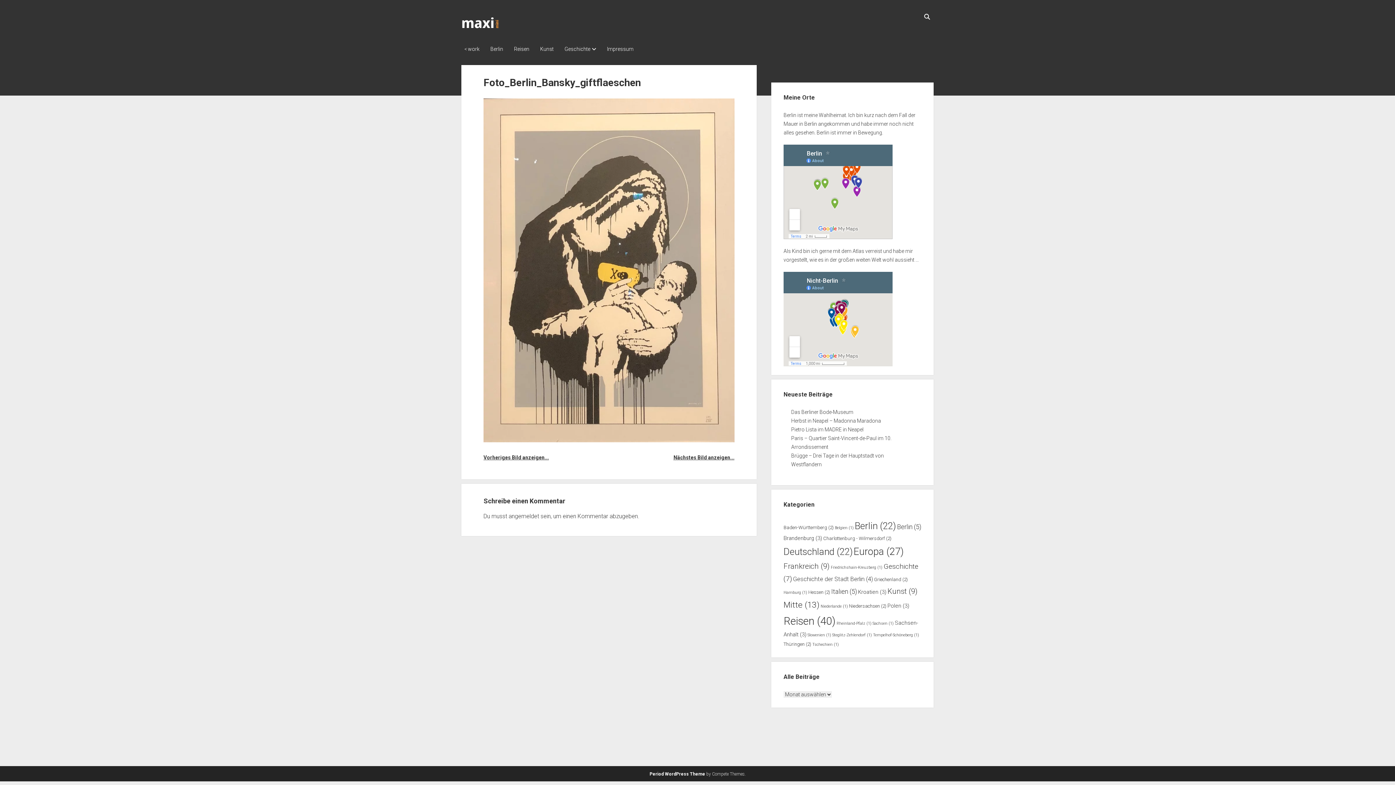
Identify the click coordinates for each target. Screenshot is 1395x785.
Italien (844, 591)
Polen (898, 606)
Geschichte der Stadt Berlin (833, 579)
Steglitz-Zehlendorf (852, 635)
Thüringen (797, 644)
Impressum (620, 49)
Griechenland (891, 579)
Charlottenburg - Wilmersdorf (857, 538)
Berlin (496, 49)
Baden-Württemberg (809, 527)
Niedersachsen (867, 606)
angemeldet (524, 516)
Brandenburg (803, 538)
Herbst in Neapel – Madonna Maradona (836, 421)
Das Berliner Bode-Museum (822, 412)
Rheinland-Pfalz (854, 623)
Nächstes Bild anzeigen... (704, 457)
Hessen (819, 592)
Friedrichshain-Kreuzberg (856, 567)
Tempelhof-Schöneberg (896, 635)
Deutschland (818, 551)
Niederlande (834, 606)
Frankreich (807, 566)
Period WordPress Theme (677, 774)
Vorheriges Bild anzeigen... (516, 457)
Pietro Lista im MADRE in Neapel (827, 429)
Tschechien (825, 644)
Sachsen (883, 623)
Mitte (802, 605)
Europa (879, 551)
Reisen (521, 49)
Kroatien (872, 592)
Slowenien (819, 635)
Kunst (547, 49)
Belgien (844, 528)
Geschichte (577, 49)
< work (472, 49)
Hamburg (795, 592)
